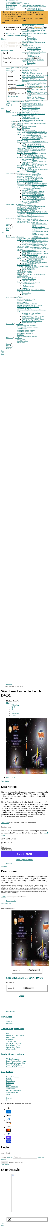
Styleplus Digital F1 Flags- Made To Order (40, 241)
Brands (4, 1072)
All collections (25, 3)
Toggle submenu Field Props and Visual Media (34, 5)
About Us (14, 124)
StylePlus (9, 1079)
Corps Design (10, 1081)
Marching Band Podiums (29, 41)
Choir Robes (25, 112)
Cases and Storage (33, 56)
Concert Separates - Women (31, 108)
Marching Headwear (33, 53)
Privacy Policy (10, 1039)
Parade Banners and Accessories (38, 141)
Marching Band (15, 3)
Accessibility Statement (13, 1043)
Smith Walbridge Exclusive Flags (37, 92)
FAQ (12, 123)
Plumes (29, 55)
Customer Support (10, 1028)
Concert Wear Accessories (30, 111)
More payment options (24, 860)
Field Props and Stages (34, 8)
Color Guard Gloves (33, 50)
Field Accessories (27, 45)
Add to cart (6, 850)
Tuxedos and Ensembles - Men (31, 103)
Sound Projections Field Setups (16, 1061)
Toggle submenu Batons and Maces (33, 24)
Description (10, 777)
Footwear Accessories (39, 153)
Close (45, 17)
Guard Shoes (36, 150)
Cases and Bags (27, 33)
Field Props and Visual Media (31, 5)
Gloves (24, 47)
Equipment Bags (32, 39)
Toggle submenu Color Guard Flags (38, 221)
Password (7, 1157)
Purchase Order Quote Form (15, 1067)
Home (13, 2)
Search (5, 58)
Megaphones (26, 120)
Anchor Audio (26, 117)
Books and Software (28, 31)
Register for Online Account (15, 1035)
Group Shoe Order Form (14, 1065)
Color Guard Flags (27, 80)
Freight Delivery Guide (13, 1045)
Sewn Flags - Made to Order (36, 98)
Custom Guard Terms (13, 1047)
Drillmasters (10, 1083)
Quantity (4, 847)
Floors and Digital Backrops (35, 10)
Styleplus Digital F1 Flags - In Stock (38, 86)
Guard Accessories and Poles (31, 69)
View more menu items (12, 0)
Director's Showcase (12, 1077)
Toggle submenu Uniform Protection (33, 60)
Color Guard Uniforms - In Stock (32, 73)
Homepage (9, 684)
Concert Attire (15, 101)
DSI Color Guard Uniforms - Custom (33, 77)
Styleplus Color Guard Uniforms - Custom (35, 75)
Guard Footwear (27, 72)
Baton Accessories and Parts (36, 30)
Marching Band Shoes (39, 149)
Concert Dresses (27, 106)
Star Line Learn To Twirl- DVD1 (24, 977)
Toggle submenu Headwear (37, 52)
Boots (34, 152)
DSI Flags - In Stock (33, 84)
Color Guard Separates (29, 78)
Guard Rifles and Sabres (29, 70)
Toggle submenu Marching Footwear (36, 146)
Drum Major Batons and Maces (37, 27)
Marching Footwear (33, 146)
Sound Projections (27, 118)
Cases (29, 36)
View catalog (4, 50)
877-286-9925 (10, 1012)
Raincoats (30, 64)
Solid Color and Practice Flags (36, 83)
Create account (5, 1164)
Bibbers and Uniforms (34, 144)
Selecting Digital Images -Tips (15, 1063)
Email (3, 1153)
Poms (23, 66)
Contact (13, 121)
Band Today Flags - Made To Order (33, 319)
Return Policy (10, 1037)
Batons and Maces (28, 24)
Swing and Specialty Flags (35, 100)
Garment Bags (31, 38)
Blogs (13, 126)
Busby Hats (30, 58)
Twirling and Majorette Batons (36, 28)
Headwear (25, 52)
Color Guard (14, 67)
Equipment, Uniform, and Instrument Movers (35, 179)
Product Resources (10, 1054)
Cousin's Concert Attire (13, 1090)
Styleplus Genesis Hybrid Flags (36, 87)
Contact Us (9, 1024)
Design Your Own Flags (34, 97)
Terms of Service (11, 1041)
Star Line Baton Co (12, 1092)
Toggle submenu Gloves (34, 47)
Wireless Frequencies (12, 1059)
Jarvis (8, 1094)
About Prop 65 (11, 1049)
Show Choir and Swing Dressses (32, 114)
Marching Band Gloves (34, 49)
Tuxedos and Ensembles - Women (32, 104)
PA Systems (14, 115)
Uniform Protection (28, 59)
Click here (5, 823)
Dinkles (8, 1085)
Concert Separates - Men (30, 109)
